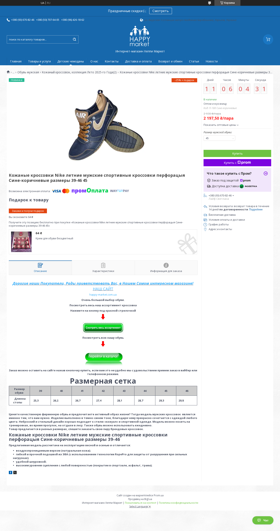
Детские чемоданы (70, 61)
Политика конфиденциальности (178, 503)
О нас (94, 61)
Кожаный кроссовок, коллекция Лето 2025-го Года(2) (79, 72)
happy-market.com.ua (103, 294)
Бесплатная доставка (222, 214)
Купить (237, 153)
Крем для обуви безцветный (54, 238)
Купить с (230, 163)
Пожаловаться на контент (140, 503)
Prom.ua (159, 495)
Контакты (111, 61)
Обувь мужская (28, 72)
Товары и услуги (39, 61)
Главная (16, 61)
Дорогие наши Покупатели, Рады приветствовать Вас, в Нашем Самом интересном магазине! (103, 283)
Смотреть (161, 11)
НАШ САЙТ (103, 288)
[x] (15, 473)
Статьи (194, 61)
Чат (266, 520)
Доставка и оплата (138, 61)
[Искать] (74, 39)
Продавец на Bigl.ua (140, 499)
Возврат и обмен (170, 61)
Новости (212, 61)
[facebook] (10, 473)
